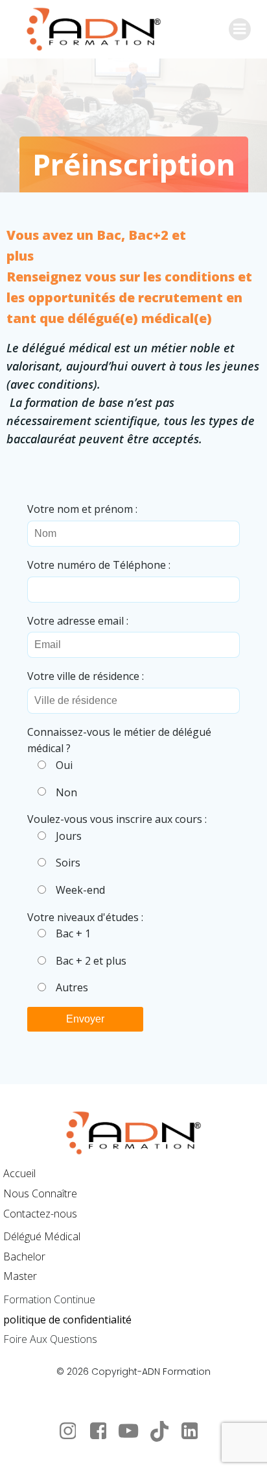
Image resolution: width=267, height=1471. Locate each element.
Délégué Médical (41, 1236)
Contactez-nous (40, 1213)
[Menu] (240, 29)
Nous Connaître (40, 1193)
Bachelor (24, 1256)
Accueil (19, 1173)
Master (20, 1276)
